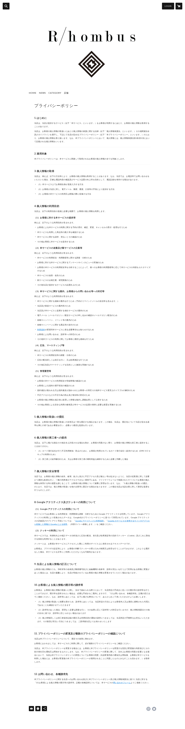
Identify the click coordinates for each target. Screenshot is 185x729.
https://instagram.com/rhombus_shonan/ (148, 709)
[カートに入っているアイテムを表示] (179, 6)
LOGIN (168, 6)
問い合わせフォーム (122, 682)
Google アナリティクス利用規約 (89, 521)
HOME (32, 92)
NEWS (42, 92)
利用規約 (41, 329)
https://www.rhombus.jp (154, 709)
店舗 (66, 92)
